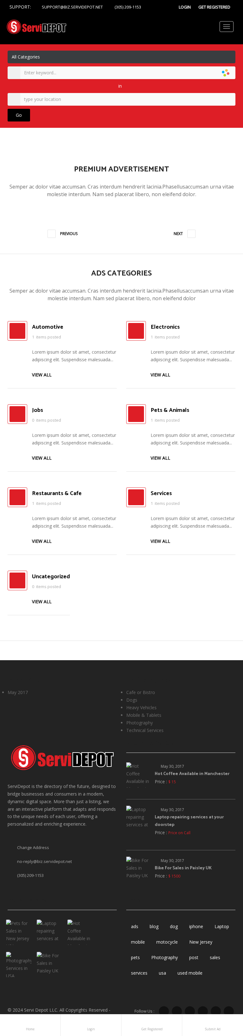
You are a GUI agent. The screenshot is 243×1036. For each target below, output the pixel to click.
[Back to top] (222, 996)
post (193, 957)
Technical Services (145, 730)
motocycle (167, 942)
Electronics (165, 327)
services (139, 973)
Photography (139, 723)
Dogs (131, 700)
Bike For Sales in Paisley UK (183, 868)
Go (19, 115)
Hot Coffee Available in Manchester (192, 774)
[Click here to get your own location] (229, 99)
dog (174, 926)
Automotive (47, 327)
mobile (138, 942)
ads (134, 926)
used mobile (190, 973)
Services (161, 493)
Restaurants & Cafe (57, 493)
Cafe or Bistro (140, 692)
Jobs (37, 410)
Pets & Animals (170, 410)
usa (162, 973)
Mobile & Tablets (143, 715)
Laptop (222, 926)
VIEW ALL (42, 375)
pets (135, 957)
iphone (196, 926)
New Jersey (200, 942)
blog (154, 926)
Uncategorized (51, 576)
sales (215, 957)
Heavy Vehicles (141, 707)
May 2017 (18, 692)
